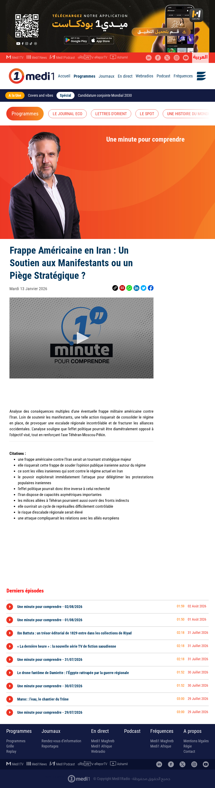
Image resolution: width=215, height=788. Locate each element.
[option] (107, 606)
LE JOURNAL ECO (67, 113)
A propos (193, 731)
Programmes (84, 76)
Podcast (163, 75)
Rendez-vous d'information (61, 741)
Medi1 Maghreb (102, 741)
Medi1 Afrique (101, 746)
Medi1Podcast (65, 58)
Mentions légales (196, 741)
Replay (11, 751)
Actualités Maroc (54, 776)
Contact (189, 751)
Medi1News (39, 58)
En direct (125, 76)
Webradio (98, 751)
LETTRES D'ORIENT (111, 113)
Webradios (144, 75)
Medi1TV (18, 58)
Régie (188, 746)
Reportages (50, 746)
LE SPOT (147, 113)
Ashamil (122, 57)
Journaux (106, 76)
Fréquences (183, 75)
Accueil (64, 75)
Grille (10, 746)
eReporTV (100, 57)
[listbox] (107, 658)
